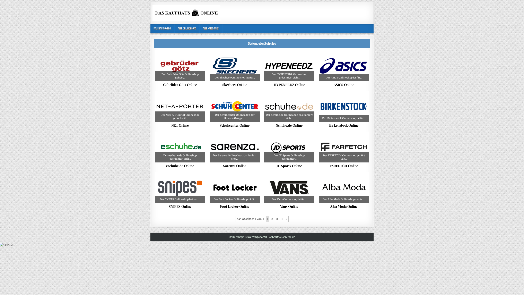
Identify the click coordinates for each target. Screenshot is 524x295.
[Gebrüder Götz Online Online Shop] (180, 66)
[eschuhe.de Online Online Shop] (180, 147)
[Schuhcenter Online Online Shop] (235, 106)
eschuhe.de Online (180, 165)
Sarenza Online (234, 165)
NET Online (180, 125)
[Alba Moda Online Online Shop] (344, 187)
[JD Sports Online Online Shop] (289, 147)
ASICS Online (344, 84)
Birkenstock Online (344, 125)
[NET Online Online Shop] (180, 106)
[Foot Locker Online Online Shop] (235, 187)
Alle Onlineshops (187, 28)
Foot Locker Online (235, 206)
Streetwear (297, 60)
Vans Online (289, 206)
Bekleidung (167, 101)
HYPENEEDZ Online (289, 84)
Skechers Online (234, 84)
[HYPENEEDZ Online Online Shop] (289, 66)
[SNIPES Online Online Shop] (180, 187)
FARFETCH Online (344, 165)
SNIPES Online (180, 206)
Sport (298, 141)
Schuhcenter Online (235, 125)
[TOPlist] (6, 245)
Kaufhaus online (162, 28)
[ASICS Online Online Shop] (344, 66)
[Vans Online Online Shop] (289, 187)
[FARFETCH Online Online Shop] (344, 147)
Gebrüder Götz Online (180, 84)
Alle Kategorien (211, 28)
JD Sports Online (289, 165)
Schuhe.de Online (289, 125)
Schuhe (181, 60)
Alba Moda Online (344, 206)
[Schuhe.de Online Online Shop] (289, 106)
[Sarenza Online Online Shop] (235, 147)
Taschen (197, 101)
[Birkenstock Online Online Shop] (344, 106)
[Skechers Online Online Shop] (235, 66)
